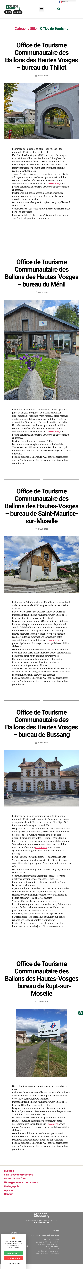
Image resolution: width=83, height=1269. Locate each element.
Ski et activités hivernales (18, 1174)
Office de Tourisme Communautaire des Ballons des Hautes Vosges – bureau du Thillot (41, 56)
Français (65, 1)
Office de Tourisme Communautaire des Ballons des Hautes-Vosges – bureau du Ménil (41, 273)
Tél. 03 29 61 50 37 (41, 1223)
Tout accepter (13, 1253)
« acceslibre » (52, 1124)
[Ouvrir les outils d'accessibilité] (80, 1013)
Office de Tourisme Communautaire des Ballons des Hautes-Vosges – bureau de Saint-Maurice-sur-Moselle (41, 506)
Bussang (9, 1170)
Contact (8, 1193)
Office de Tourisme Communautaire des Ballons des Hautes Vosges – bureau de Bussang (41, 723)
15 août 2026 (43, 76)
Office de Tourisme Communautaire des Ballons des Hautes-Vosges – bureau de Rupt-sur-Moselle (41, 978)
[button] (41, 9)
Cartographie (11, 1186)
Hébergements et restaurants (21, 1182)
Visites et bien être (15, 1178)
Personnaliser (13, 1263)
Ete (9, 12)
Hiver (18, 12)
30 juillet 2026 (42, 1002)
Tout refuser (13, 1258)
